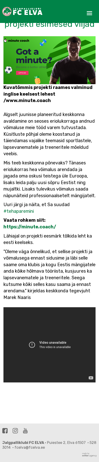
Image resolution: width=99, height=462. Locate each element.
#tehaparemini (18, 211)
